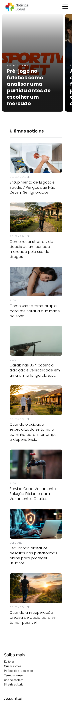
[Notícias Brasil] (18, 6)
